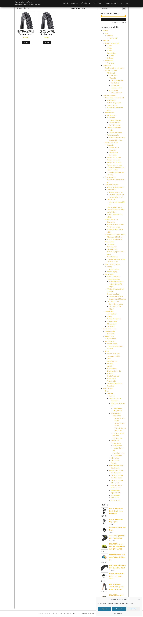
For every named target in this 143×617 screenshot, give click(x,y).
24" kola (109, 51)
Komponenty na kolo (115, 398)
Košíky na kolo (111, 190)
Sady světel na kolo (113, 294)
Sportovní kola (111, 3)
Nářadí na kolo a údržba (116, 465)
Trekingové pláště (116, 88)
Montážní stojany (110, 341)
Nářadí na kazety (112, 369)
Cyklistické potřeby (23, 2)
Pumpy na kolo (109, 242)
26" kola (111, 55)
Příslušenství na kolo (109, 95)
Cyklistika (110, 36)
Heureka (105, 31)
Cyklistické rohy (117, 438)
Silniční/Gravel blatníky (114, 128)
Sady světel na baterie (116, 296)
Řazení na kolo (117, 455)
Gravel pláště (115, 83)
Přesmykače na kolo (119, 453)
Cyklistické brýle (116, 473)
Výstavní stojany (112, 272)
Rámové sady (109, 61)
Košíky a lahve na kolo (111, 185)
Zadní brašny (113, 155)
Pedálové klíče (111, 381)
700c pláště (112, 78)
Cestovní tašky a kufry (114, 103)
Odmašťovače (111, 334)
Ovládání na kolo (116, 413)
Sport (106, 33)
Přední (111, 130)
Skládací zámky (111, 324)
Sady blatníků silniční (115, 133)
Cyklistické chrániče (117, 475)
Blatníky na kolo (109, 113)
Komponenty (107, 65)
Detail (26, 42)
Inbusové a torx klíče (113, 354)
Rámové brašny (113, 152)
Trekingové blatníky (113, 135)
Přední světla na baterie (116, 282)
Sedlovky (113, 463)
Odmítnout (119, 609)
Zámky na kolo (109, 311)
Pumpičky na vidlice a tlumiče (116, 259)
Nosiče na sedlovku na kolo (115, 224)
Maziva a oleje (109, 336)
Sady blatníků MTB (114, 123)
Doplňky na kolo (115, 493)
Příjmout (104, 609)
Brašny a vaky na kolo (111, 142)
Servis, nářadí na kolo (109, 329)
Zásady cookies (118, 613)
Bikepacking (110, 145)
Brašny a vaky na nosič (114, 157)
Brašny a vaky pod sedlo (114, 165)
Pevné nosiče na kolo (113, 227)
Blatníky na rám (111, 115)
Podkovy (109, 316)
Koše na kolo (111, 222)
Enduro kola (98, 3)
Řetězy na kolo (117, 411)
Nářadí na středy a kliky (114, 371)
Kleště (109, 359)
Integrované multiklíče (113, 356)
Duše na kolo (115, 401)
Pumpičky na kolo (112, 257)
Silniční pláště (115, 85)
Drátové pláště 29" (116, 93)
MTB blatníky (111, 118)
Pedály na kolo (117, 408)
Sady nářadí (110, 386)
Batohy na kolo (111, 100)
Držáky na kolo (115, 495)
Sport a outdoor (108, 388)
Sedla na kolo (115, 460)
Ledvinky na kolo (112, 105)
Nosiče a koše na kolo (111, 220)
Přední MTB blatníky (115, 120)
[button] (139, 599)
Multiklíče (109, 366)
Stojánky (109, 267)
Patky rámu (110, 63)
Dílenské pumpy (112, 247)
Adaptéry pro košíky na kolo (115, 187)
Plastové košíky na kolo (116, 197)
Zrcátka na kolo (115, 500)
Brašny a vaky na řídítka (114, 162)
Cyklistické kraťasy (116, 478)
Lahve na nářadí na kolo (114, 207)
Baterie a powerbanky (113, 277)
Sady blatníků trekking (115, 140)
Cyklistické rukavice (117, 480)
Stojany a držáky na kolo (112, 264)
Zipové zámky (111, 326)
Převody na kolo (116, 443)
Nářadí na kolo (115, 468)
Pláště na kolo (113, 38)
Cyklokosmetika (110, 331)
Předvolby (133, 609)
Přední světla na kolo (113, 279)
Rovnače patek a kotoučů (114, 383)
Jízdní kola (85, 3)
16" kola (109, 46)
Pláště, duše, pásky (111, 70)
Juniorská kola (111, 53)
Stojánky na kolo (114, 269)
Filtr (113, 19)
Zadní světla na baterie (116, 304)
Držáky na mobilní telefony (115, 237)
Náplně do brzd (111, 339)
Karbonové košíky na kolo (116, 195)
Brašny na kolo (115, 490)
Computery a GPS (110, 177)
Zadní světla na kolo (113, 301)
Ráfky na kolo (115, 458)
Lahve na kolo (111, 200)
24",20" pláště (113, 75)
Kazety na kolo (117, 446)
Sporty (107, 391)
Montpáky (110, 364)
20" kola (109, 48)
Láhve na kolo (115, 498)
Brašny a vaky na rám (113, 160)
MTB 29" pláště (113, 90)
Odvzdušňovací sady (113, 376)
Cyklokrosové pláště (117, 80)
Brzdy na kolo (117, 416)
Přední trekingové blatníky (117, 138)
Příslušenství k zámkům (114, 319)
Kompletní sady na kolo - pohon (114, 68)
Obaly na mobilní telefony (114, 239)
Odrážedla (110, 58)
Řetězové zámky (112, 321)
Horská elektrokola (70, 3)
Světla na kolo (109, 274)
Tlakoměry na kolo (112, 262)
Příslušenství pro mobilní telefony (115, 234)
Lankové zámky (111, 314)
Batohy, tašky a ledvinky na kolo (114, 98)
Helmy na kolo (115, 483)
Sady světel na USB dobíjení (117, 299)
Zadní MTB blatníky (114, 125)
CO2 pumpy (110, 244)
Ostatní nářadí (111, 378)
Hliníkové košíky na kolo (116, 192)
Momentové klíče (112, 361)
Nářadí (107, 351)
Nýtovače (110, 373)
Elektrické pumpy (112, 249)
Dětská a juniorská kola (112, 43)
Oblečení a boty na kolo (116, 470)
